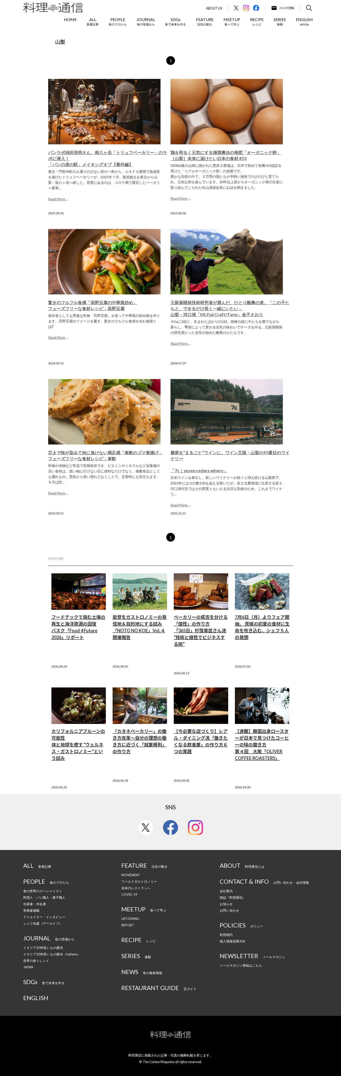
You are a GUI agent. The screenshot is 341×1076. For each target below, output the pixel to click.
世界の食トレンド (36, 961)
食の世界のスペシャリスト (42, 891)
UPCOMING (130, 919)
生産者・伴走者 (34, 904)
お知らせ (226, 904)
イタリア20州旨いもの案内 (43, 948)
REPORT (127, 925)
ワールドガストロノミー (139, 881)
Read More (57, 199)
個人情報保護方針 (233, 941)
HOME (70, 19)
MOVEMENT (130, 875)
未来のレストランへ (136, 888)
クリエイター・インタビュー (44, 917)
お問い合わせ (229, 910)
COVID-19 (129, 894)
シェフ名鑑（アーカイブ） (42, 923)
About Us (214, 8)
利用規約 (226, 935)
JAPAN (28, 967)
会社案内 (226, 891)
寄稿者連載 (31, 910)
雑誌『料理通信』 (233, 897)
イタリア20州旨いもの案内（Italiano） (51, 954)
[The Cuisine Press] (53, 7)
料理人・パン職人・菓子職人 (44, 897)
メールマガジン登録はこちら (241, 965)
